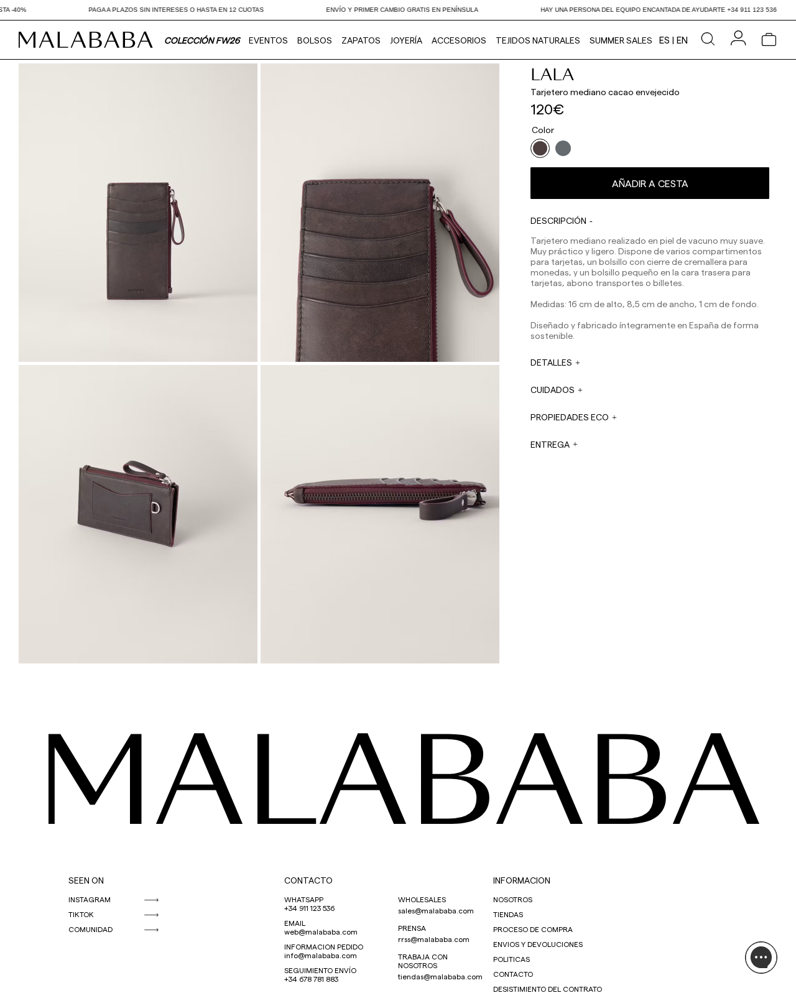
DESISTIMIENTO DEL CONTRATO (547, 988)
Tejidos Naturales (538, 40)
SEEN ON (86, 880)
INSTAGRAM (89, 899)
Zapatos (361, 40)
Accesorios (459, 40)
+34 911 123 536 (309, 907)
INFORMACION (521, 880)
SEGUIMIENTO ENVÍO (320, 970)
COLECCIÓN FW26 (201, 40)
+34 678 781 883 (311, 978)
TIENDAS (508, 914)
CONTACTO (308, 880)
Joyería (406, 40)
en (682, 39)
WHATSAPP (303, 899)
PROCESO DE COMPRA (533, 929)
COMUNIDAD (90, 929)
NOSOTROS (512, 899)
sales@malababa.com (436, 910)
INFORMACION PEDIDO (323, 946)
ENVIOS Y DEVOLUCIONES (538, 944)
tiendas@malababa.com (440, 976)
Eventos (268, 40)
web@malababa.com (321, 931)
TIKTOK (81, 914)
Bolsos (314, 40)
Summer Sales (621, 40)
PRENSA (412, 927)
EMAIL (294, 922)
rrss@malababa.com (434, 939)
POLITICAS (511, 958)
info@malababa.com (320, 955)
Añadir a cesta (650, 183)
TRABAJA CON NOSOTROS (423, 960)
